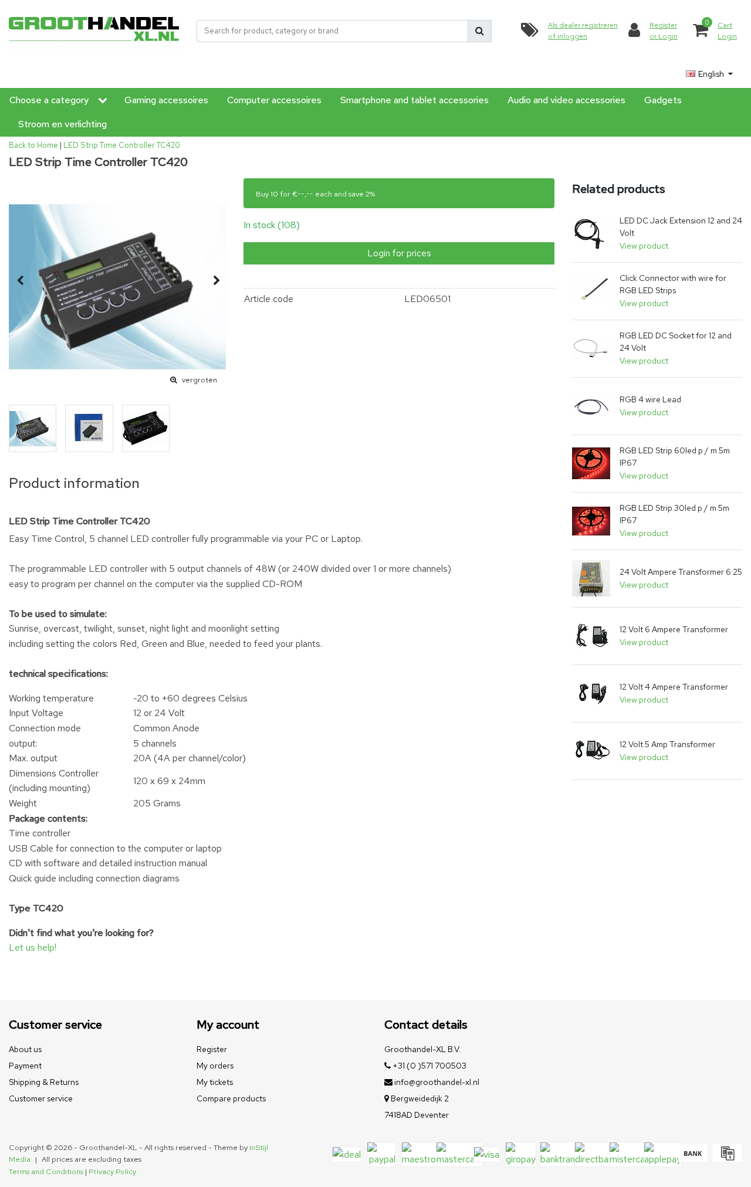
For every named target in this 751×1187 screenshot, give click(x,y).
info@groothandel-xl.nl (436, 1082)
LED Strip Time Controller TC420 (121, 145)
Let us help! (32, 947)
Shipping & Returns (44, 1082)
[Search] (479, 31)
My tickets (215, 1082)
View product (644, 245)
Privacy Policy (112, 1171)
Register (212, 1049)
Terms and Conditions (46, 1171)
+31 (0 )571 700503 (428, 1065)
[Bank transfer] (692, 1158)
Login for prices (399, 253)
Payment (25, 1065)
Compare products (231, 1098)
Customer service (41, 1098)
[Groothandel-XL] (94, 31)
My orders (215, 1065)
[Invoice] (726, 1158)
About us (25, 1049)
